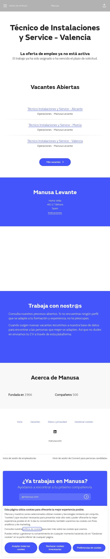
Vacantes (35, 421)
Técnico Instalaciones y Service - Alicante (55, 109)
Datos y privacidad (57, 421)
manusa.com (55, 440)
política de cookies (32, 529)
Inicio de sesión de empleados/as (19, 458)
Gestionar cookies (84, 421)
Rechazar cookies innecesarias (55, 548)
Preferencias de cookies (89, 547)
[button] (104, 6)
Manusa (55, 5)
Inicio (19, 421)
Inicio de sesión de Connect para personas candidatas (80, 458)
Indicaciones (55, 213)
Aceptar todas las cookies (21, 548)
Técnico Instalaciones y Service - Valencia (55, 141)
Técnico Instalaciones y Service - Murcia (55, 125)
